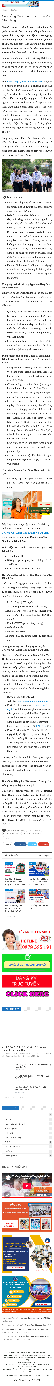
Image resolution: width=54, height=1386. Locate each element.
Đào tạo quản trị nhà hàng (16, 830)
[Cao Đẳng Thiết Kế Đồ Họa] (39, 896)
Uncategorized (11, 1156)
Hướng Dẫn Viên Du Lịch (15, 1124)
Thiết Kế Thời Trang (13, 1137)
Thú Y (7, 1142)
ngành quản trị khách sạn (31, 833)
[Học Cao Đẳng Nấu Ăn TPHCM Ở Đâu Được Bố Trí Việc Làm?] (39, 869)
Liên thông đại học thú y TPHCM (37, 1318)
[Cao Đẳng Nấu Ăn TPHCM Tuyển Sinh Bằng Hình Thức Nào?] (15, 869)
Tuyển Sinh (9, 1151)
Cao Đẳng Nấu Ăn (12, 1115)
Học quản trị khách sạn (34, 830)
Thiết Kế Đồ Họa (11, 1133)
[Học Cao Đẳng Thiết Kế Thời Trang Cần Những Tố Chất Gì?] (7, 1090)
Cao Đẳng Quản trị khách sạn (24, 81)
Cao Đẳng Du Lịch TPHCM (27, 1380)
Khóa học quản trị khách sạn (12, 833)
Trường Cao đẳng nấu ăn (35, 1325)
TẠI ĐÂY (41, 725)
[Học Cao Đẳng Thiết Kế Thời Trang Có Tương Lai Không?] (15, 896)
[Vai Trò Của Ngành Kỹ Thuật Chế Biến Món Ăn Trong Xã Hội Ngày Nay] (27, 1029)
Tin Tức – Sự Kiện (12, 1147)
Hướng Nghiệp (11, 1128)
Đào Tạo (9, 863)
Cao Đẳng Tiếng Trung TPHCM (33, 1336)
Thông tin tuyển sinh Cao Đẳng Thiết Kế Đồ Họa (28, 1329)
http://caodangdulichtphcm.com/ (34, 700)
